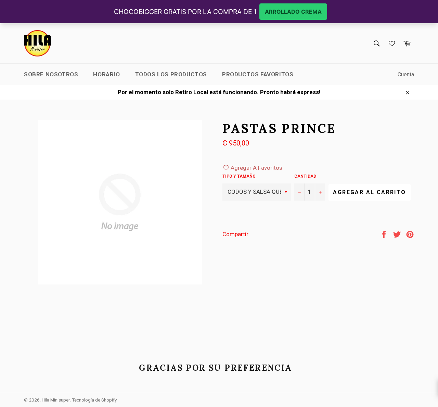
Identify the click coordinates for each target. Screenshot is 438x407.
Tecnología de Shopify (94, 400)
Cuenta (406, 74)
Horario (106, 74)
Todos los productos (171, 74)
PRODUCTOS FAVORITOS (257, 74)
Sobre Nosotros (51, 74)
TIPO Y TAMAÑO (239, 176)
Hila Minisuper (56, 400)
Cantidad (305, 176)
